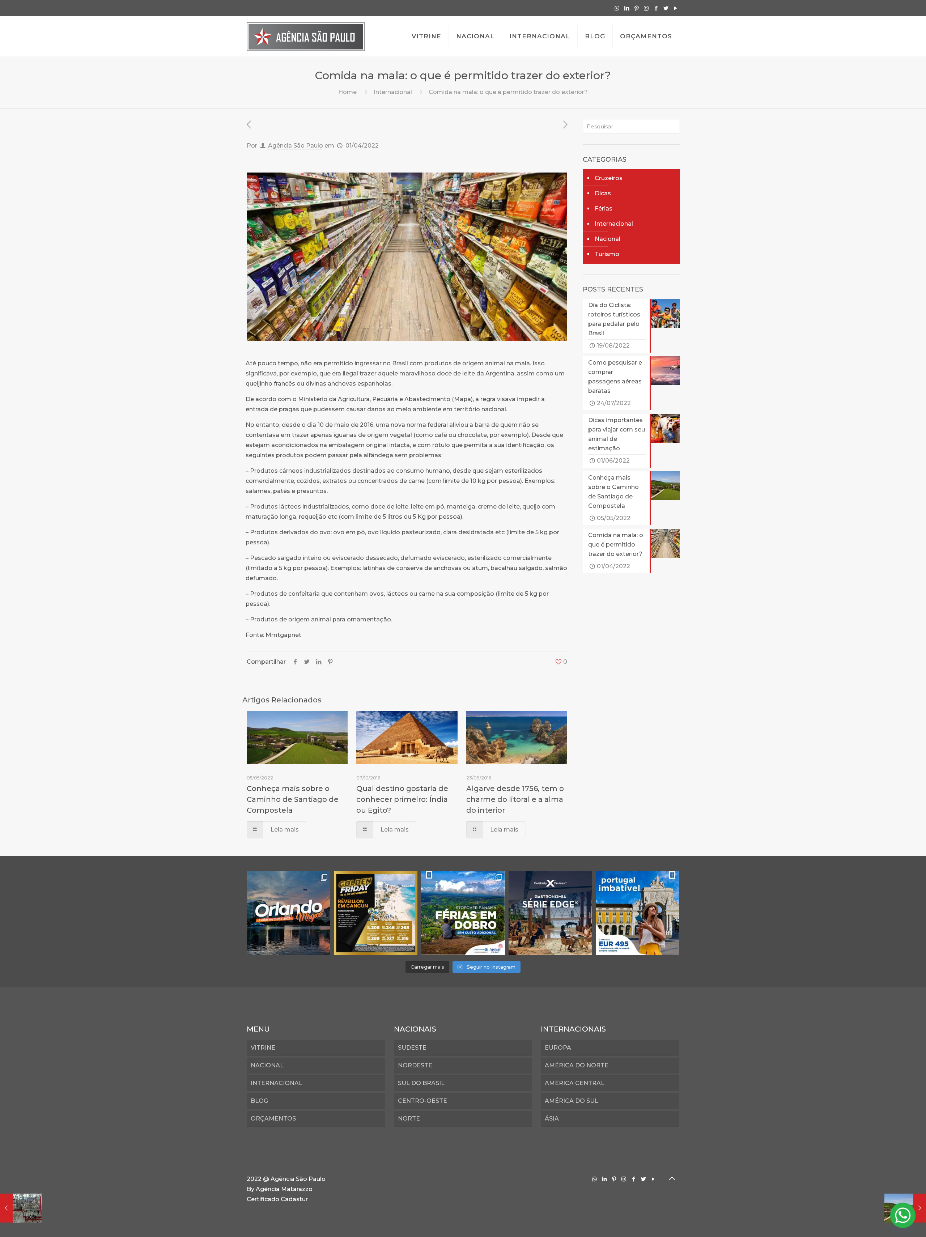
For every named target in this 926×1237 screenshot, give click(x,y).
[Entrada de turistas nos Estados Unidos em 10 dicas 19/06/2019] (21, 1208)
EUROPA (558, 1047)
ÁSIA (552, 1118)
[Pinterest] (636, 8)
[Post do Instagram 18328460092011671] (288, 913)
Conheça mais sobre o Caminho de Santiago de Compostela (293, 799)
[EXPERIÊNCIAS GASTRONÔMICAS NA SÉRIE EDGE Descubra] (550, 913)
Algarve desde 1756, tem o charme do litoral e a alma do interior (515, 799)
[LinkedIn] (626, 8)
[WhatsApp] (617, 8)
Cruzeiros (609, 178)
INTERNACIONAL (276, 1083)
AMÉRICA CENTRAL (574, 1083)
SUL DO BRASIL (421, 1083)
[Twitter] (666, 8)
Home (347, 92)
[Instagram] (646, 8)
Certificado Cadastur (277, 1199)
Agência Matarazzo (284, 1189)
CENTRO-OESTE (422, 1100)
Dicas (603, 193)
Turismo (607, 254)
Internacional (393, 92)
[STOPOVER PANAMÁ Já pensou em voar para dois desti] (463, 913)
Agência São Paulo (295, 145)
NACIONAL (267, 1065)
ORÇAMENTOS (273, 1118)
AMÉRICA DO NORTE (576, 1065)
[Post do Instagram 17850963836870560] (375, 913)
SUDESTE (412, 1047)
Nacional (607, 238)
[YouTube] (675, 8)
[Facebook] (656, 8)
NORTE (409, 1118)
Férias (603, 208)
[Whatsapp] (903, 1215)
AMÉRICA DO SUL (571, 1100)
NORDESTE (415, 1065)
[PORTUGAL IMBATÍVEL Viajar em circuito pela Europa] (637, 913)
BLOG (259, 1100)
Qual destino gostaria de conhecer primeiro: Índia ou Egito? (402, 799)
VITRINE (263, 1047)
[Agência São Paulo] (306, 36)
